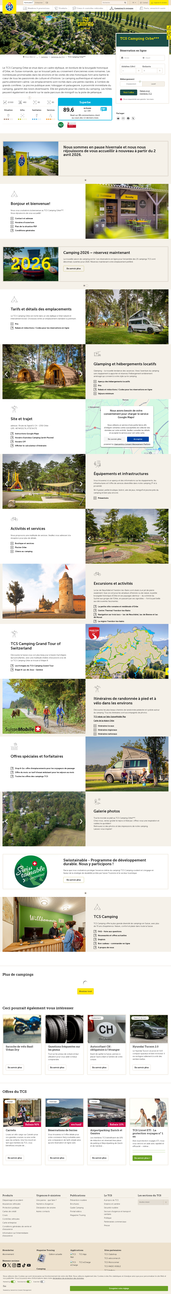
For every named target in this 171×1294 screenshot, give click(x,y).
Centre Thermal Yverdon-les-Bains (114, 610)
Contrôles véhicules (11, 1219)
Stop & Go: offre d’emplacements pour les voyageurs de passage (45, 768)
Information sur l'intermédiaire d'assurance (15, 1234)
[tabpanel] (85, 158)
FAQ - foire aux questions (109, 931)
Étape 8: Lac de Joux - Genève (29, 670)
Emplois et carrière (112, 1204)
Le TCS (108, 1195)
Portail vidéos (76, 1211)
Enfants (146, 66)
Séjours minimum (106, 393)
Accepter (138, 439)
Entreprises (39, 3)
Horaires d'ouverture (24, 222)
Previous (6, 374)
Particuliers (28, 3)
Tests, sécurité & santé (154, 8)
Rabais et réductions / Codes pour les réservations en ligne (42, 328)
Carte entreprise (10, 1223)
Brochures (74, 1204)
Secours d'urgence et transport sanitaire (117, 1212)
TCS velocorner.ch (112, 1258)
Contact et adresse (24, 218)
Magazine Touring (78, 1215)
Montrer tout (85, 991)
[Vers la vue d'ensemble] (86, 57)
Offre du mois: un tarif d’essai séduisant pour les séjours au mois (44, 772)
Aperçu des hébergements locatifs (114, 381)
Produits (63, 8)
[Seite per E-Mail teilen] (123, 118)
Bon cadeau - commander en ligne (114, 943)
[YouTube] (29, 1265)
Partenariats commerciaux (115, 1222)
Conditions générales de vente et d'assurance (17, 1227)
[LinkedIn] (19, 1265)
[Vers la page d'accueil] (9, 7)
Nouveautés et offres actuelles (112, 935)
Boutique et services (24, 543)
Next (81, 374)
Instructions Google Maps (27, 434)
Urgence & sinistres (160, 3)
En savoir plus (74, 268)
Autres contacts (43, 1211)
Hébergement (127, 79)
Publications (77, 1195)
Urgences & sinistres (48, 1195)
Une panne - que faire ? (46, 1200)
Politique (107, 1218)
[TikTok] (24, 1265)
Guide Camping (76, 1208)
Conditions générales (25, 230)
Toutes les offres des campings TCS (31, 776)
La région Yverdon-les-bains (111, 621)
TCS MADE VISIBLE (112, 1266)
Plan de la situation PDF (26, 226)
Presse (107, 1225)
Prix (16, 324)
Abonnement (8, 1254)
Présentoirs (103, 498)
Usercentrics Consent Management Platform (132, 444)
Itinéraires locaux (106, 726)
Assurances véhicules (12, 1204)
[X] (9, 1265)
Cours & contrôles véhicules (90, 8)
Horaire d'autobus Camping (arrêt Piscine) (34, 438)
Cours (5, 1215)
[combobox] (131, 70)
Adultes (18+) (128, 66)
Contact (145, 3)
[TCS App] (73, 1254)
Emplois (101, 939)
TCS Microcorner (111, 1262)
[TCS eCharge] (74, 1262)
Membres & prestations (39, 8)
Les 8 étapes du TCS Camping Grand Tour (34, 666)
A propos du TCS (111, 1200)
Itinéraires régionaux (107, 730)
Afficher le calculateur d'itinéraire (30, 446)
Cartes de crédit (9, 1211)
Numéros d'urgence (44, 1204)
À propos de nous (106, 947)
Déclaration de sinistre (46, 1208)
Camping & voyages (123, 8)
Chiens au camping (23, 551)
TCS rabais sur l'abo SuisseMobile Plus (110, 717)
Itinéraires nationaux (107, 734)
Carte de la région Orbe (104, 721)
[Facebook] (5, 1265)
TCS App (83, 1254)
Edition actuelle (55, 1254)
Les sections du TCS (149, 1195)
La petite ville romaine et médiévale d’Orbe (118, 606)
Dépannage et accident (13, 1200)
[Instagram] (14, 1265)
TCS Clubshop (110, 1254)
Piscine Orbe (21, 547)
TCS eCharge (85, 1262)
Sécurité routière (111, 1208)
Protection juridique (11, 1208)
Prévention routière (78, 1200)
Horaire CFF (20, 442)
